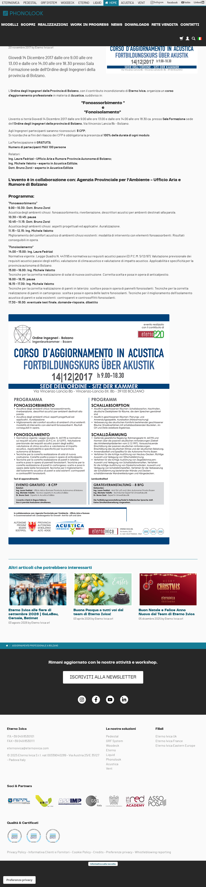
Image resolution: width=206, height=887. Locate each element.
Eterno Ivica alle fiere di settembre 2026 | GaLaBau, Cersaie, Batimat (33, 614)
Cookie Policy (81, 852)
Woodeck (112, 745)
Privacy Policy (16, 852)
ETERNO (83, 2)
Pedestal (112, 736)
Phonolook (113, 759)
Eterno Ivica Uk (166, 736)
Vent (109, 768)
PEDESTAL (30, 2)
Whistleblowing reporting (153, 852)
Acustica (112, 764)
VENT (141, 2)
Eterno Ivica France (169, 741)
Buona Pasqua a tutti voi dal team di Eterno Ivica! (98, 612)
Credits (98, 852)
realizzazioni (53, 25)
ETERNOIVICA (10, 2)
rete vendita (164, 25)
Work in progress (89, 25)
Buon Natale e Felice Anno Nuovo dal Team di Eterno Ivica (167, 612)
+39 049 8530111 (24, 741)
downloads (137, 25)
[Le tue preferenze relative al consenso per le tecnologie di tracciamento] (19, 880)
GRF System (114, 741)
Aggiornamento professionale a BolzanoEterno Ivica (23, 13)
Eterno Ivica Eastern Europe (175, 745)
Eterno (111, 750)
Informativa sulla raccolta (103, 864)
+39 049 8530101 (23, 736)
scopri (28, 25)
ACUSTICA (127, 2)
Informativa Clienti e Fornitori (49, 852)
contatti (189, 25)
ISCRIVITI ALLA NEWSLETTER (103, 677)
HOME (113, 2)
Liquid (110, 755)
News (116, 25)
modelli (9, 25)
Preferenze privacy (119, 852)
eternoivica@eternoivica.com (28, 748)
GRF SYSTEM (49, 2)
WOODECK (67, 2)
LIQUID (97, 2)
